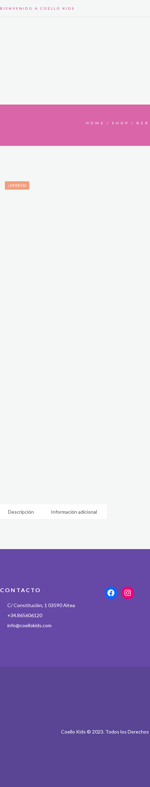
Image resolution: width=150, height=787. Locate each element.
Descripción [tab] (21, 512)
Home (95, 123)
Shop (120, 123)
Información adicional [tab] (74, 512)
